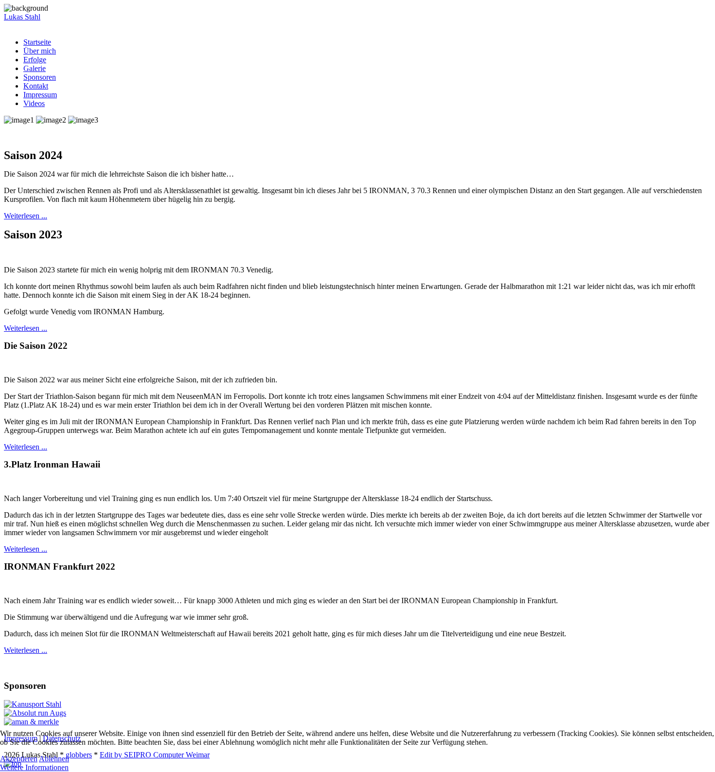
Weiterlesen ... (25, 216)
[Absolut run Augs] (35, 713)
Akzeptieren (18, 758)
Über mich (39, 51)
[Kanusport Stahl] (32, 704)
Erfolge (34, 59)
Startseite (37, 42)
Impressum (40, 94)
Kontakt (35, 86)
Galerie (34, 68)
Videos (34, 103)
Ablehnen (54, 758)
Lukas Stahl (22, 17)
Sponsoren (39, 77)
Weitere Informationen (34, 767)
